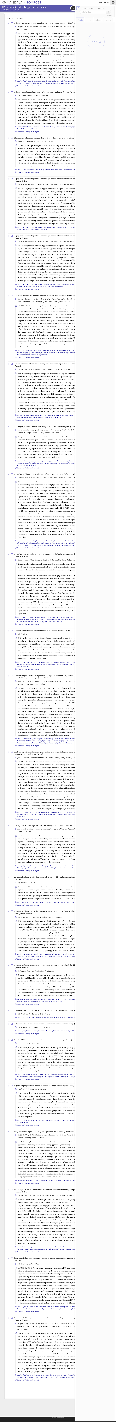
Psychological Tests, (60, 1017)
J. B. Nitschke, (49, 681)
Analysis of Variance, (37, 999)
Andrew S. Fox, (23, 477)
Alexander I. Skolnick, (26, 95)
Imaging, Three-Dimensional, (68, 741)
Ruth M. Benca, (67, 1326)
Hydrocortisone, (22, 1001)
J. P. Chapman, (34, 917)
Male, (61, 170)
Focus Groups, (36, 1180)
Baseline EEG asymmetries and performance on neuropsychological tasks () (49, 1039)
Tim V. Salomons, (49, 369)
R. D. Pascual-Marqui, (36, 681)
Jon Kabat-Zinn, (39, 299)
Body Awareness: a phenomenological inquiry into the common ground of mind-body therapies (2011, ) (60, 1131)
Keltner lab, (55, 170)
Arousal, (46, 127)
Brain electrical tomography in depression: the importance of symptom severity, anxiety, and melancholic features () (58, 1319)
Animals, (27, 541)
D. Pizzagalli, (22, 681)
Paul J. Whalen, (66, 758)
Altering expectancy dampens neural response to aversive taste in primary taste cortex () (54, 426)
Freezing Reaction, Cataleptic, (69, 541)
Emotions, (59, 227)
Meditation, (25, 417)
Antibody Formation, (44, 350)
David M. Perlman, (35, 369)
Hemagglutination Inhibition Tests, (47, 353)
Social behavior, (73, 170)
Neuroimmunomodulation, (26, 355)
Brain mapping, (37, 81)
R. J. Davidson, (23, 883)
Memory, (20, 868)
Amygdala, (20, 541)
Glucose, (20, 543)
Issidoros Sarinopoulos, (52, 430)
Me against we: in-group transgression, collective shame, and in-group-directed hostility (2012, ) (57, 138)
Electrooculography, (24, 353)
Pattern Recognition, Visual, (26, 956)
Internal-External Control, (62, 1120)
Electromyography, (71, 127)
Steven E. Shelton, (35, 477)
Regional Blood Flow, (24, 622)
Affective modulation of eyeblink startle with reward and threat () (45, 92)
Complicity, (25, 170)
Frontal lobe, (21, 619)
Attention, (31, 954)
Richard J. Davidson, (25, 299)
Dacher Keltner (47, 141)
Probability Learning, (24, 129)
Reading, (68, 956)
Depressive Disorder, (69, 662)
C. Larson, (30, 971)
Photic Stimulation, (23, 229)
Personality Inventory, (24, 743)
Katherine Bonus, (51, 302)
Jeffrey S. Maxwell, (60, 829)
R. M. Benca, (30, 684)
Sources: (6, 10)
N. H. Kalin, (22, 971)
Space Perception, (61, 868)
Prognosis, (35, 743)
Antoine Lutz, (23, 369)
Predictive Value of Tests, (65, 814)
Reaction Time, (35, 229)
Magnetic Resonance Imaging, (60, 83)
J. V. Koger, (21, 684)
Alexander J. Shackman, (26, 829)
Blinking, (53, 127)
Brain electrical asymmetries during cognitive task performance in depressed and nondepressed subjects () (57, 1259)
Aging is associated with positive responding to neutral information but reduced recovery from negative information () (59, 179)
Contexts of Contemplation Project (28, 86)
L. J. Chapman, (45, 917)
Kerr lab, (50, 1180)
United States (71, 868)
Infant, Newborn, (63, 664)
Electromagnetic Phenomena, (27, 741)
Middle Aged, (33, 417)
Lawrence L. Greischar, (58, 184)
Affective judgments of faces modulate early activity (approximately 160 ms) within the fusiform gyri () (59, 23)
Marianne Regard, (70, 26)
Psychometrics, (40, 868)
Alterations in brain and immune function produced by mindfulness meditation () (51, 295)
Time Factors (44, 229)
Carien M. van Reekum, (26, 184)
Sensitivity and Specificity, (68, 1077)
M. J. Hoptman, (23, 1043)
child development (23, 666)
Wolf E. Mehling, (24, 1135)
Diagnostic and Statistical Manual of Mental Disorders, (69, 812)
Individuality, (47, 664)
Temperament (57, 1001)
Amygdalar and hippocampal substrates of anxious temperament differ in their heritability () (55, 474)
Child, (39, 662)
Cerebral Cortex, (48, 81)
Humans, (40, 83)
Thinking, (71, 1017)
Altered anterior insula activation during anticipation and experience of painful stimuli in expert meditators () (58, 364)
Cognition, (68, 461)
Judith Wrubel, (35, 1135)
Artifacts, (29, 81)
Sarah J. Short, (67, 430)
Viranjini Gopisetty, (24, 1138)
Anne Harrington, (37, 302)
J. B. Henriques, (23, 1264)
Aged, (23, 227)
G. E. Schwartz (45, 1014)
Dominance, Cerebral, (73, 617)
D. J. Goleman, (34, 1014)
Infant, (54, 664)
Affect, (24, 81)
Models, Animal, (50, 543)
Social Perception (23, 1122)
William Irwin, (23, 560)
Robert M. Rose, (38, 433)
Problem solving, (41, 956)
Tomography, (53, 743)
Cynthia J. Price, (65, 1135)
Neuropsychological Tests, (39, 1077)
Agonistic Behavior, (23, 999)
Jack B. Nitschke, (24, 430)
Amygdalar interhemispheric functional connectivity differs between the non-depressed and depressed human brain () (58, 555)
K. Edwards (42, 1089)
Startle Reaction (36, 129)
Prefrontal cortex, (29, 868)
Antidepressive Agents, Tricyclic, (32, 739)
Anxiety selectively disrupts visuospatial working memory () (43, 825)
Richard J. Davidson (24, 29)
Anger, (24, 1120)
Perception (32, 465)
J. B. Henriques (57, 917)
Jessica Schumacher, (52, 299)
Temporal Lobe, (47, 545)
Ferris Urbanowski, (24, 302)
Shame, (65, 170)
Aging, (40, 227)
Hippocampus (71, 545)
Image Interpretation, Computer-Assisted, (37, 1249)
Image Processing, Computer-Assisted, (45, 619)
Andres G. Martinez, (34, 141)
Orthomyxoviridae (41, 355)
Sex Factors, (35, 622)
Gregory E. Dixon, (36, 430)
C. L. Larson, (69, 681)
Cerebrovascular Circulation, (53, 1247)
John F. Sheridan (64, 302)
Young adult (21, 816)
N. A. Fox (32, 883)
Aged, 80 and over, (32, 227)
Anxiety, (54, 350)
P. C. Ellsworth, (31, 1089)
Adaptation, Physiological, (26, 415)
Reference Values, (53, 1077)
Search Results (15, 10)
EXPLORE (102, 2)
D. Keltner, (21, 1089)
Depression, (50, 541)
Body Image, (21, 1180)
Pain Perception (56, 417)
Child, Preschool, (46, 662)
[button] (113, 2)
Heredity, (26, 543)
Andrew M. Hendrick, (55, 26)
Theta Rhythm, (44, 743)
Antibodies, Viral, (31, 350)
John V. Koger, (56, 1326)
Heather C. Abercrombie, (52, 560)
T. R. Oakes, (59, 681)
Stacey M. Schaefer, (42, 184)
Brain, (59, 350)
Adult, (19, 81)
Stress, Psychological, (24, 545)
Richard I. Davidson (41, 95)
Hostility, (41, 170)
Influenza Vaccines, (72, 353)
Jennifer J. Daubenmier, (50, 1135)
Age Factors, (26, 617)
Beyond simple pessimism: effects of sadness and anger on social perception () (50, 1085)
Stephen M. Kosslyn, (24, 433)
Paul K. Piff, (22, 141)
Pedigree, (71, 543)
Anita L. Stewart (38, 1138)
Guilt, (36, 170)
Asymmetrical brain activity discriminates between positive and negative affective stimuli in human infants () (58, 878)
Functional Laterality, (29, 83)
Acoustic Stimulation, (24, 127)
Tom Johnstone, (54, 758)
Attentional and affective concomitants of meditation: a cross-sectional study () (50, 1010)
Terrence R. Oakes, (65, 477)
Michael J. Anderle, (36, 560)
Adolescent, (35, 127)
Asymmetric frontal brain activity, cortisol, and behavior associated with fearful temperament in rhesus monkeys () (57, 966)
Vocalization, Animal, (59, 545)
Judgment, (46, 83)
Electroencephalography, (72, 81)
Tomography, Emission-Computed (50, 622)
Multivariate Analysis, (24, 286)
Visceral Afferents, (23, 465)
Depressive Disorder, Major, (56, 617)
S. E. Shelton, (40, 971)
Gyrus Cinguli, (47, 741)
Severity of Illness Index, (57, 1377)
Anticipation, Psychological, (44, 415)
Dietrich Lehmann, (40, 26)
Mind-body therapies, (65, 1180)
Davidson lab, (58, 81)
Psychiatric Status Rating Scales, (38, 1377)
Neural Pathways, (61, 543)
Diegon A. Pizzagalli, (25, 26)
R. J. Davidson (22, 634)
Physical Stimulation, (74, 463)
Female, (19, 83)
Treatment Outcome (65, 743)
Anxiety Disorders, (35, 812)
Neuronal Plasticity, (44, 417)
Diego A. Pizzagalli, (75, 829)
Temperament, (36, 545)
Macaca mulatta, (35, 543)
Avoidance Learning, (36, 461)
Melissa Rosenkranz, (68, 299)
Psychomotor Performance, (56, 956)
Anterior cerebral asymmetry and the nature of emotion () (42, 630)
